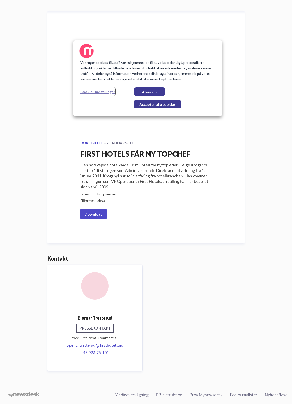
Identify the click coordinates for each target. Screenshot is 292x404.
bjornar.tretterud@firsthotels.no (95, 345)
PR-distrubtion (169, 394)
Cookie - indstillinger (97, 92)
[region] (147, 78)
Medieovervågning (132, 394)
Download (93, 214)
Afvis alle (149, 92)
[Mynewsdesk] (23, 395)
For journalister (243, 394)
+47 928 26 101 (95, 352)
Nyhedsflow (276, 394)
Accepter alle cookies (157, 104)
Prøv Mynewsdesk (206, 394)
